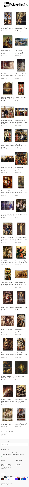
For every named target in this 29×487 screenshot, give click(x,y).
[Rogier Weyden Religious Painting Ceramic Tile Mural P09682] (7, 135)
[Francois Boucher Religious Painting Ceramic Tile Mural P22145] (7, 88)
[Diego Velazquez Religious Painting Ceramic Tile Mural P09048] (21, 229)
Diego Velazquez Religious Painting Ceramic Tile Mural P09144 (7, 239)
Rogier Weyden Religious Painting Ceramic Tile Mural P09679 (7, 169)
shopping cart (18, 462)
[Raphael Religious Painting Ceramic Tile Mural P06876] (7, 18)
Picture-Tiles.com (10, 483)
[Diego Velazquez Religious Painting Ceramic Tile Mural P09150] (21, 205)
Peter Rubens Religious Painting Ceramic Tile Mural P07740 (7, 307)
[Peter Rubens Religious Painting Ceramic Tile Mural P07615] (21, 344)
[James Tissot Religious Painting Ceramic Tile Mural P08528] (21, 274)
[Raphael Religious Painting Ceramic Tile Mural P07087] (21, 391)
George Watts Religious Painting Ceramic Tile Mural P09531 (21, 192)
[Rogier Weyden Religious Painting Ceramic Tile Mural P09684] (21, 88)
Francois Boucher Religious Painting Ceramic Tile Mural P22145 (7, 98)
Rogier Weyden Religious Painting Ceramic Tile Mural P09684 (21, 98)
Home (2, 462)
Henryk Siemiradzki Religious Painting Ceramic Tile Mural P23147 (21, 52)
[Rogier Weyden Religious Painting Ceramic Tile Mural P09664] (21, 135)
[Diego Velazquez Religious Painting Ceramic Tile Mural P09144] (7, 229)
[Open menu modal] (2, 4)
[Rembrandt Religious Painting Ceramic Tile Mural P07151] (7, 391)
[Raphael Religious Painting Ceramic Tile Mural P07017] (21, 414)
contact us (18, 464)
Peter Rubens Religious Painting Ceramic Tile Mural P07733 (21, 307)
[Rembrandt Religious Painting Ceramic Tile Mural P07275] (21, 367)
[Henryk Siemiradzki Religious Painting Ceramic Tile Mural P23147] (21, 41)
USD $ (3, 474)
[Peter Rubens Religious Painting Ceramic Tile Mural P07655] (7, 320)
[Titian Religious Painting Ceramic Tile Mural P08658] (21, 252)
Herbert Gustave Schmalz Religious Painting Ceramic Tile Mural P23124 (21, 75)
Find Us (17, 467)
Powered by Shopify (4, 484)
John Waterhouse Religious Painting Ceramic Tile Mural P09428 (7, 215)
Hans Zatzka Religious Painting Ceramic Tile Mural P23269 (7, 52)
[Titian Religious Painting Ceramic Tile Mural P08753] (7, 252)
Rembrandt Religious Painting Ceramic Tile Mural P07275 (21, 377)
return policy (18, 465)
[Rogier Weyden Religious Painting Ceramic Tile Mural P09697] (7, 112)
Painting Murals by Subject (6, 465)
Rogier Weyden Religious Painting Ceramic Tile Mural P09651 (21, 169)
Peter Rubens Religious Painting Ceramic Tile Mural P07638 (7, 354)
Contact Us (3, 456)
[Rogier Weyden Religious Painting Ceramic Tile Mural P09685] (21, 112)
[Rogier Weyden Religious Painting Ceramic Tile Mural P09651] (21, 158)
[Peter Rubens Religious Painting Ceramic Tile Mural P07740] (7, 297)
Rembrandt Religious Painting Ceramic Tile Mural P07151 (7, 401)
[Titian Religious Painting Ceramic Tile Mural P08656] (7, 274)
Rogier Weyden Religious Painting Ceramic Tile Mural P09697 (7, 122)
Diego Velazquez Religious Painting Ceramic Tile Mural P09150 (21, 215)
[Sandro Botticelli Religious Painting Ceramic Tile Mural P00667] (21, 18)
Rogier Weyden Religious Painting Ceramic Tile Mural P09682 (7, 145)
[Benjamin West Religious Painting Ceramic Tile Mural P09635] (7, 182)
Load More (4, 434)
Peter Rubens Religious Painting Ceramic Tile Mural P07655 (7, 331)
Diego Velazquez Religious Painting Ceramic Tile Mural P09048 (21, 239)
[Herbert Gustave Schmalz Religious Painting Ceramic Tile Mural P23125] (7, 65)
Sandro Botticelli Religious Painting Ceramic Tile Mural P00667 (21, 28)
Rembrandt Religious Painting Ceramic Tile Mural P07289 (7, 377)
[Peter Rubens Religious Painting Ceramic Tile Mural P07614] (21, 320)
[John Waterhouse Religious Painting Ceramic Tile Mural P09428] (7, 205)
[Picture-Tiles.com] (14, 4)
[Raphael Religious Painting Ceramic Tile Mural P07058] (7, 414)
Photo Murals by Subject (6, 464)
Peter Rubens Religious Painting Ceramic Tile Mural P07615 (21, 354)
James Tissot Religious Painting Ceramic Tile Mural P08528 (21, 284)
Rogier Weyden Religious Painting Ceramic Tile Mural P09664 (21, 145)
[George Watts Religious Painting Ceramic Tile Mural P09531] (21, 182)
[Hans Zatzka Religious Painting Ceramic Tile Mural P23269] (7, 41)
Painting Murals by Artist (6, 467)
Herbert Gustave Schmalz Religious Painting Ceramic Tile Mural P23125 (7, 75)
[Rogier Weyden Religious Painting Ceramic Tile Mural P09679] (7, 158)
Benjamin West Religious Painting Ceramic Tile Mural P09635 (7, 192)
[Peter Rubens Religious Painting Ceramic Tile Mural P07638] (7, 344)
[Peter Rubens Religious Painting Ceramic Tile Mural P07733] (21, 297)
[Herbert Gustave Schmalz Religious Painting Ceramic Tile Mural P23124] (21, 65)
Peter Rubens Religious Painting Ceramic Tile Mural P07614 (21, 331)
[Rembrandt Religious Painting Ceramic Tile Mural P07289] (7, 367)
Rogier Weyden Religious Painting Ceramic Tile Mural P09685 (21, 122)
